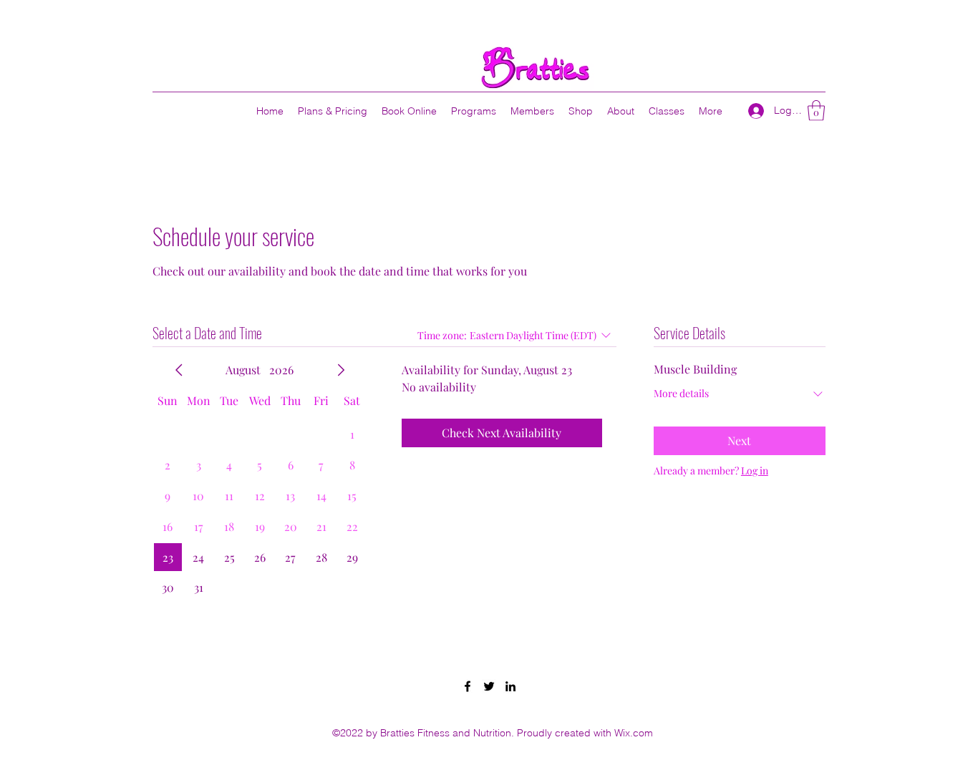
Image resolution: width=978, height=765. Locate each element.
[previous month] (179, 370)
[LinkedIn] (510, 686)
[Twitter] (489, 686)
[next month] (340, 370)
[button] (816, 110)
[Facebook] (467, 686)
